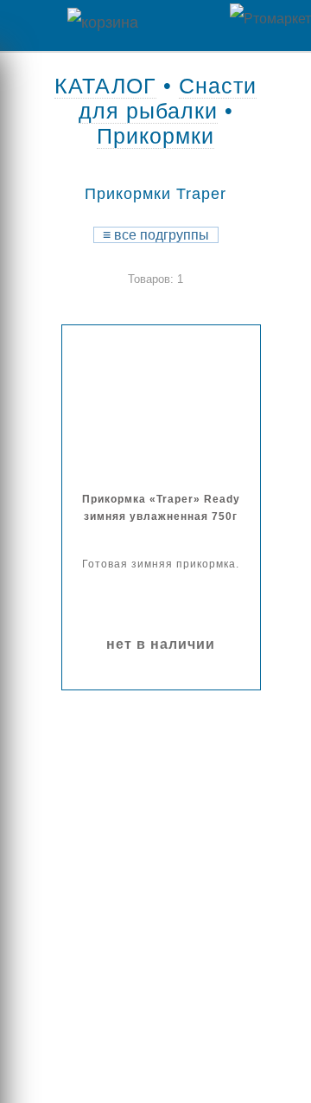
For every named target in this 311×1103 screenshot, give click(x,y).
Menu (26, 25)
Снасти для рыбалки (168, 98)
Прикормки (155, 136)
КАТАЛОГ (105, 86)
